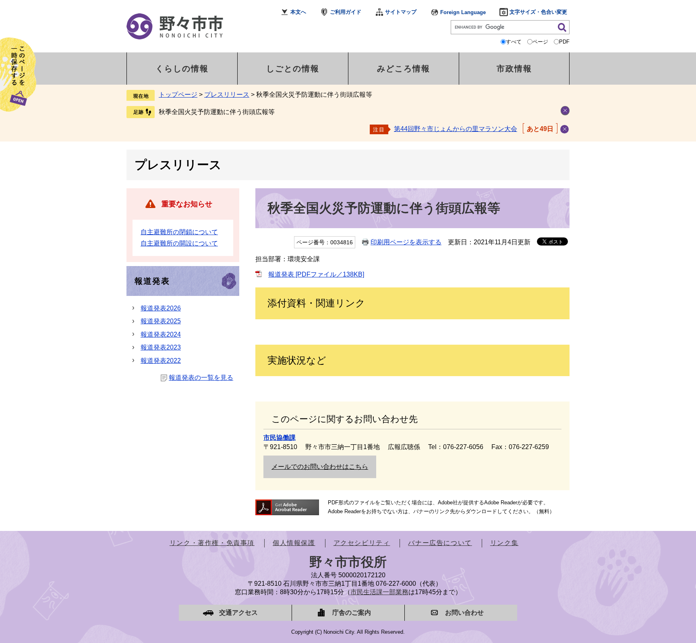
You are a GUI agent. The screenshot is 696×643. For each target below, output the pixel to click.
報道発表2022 (161, 360)
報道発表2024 (161, 334)
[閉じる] (564, 129)
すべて (514, 41)
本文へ (298, 12)
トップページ (178, 94)
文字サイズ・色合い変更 (538, 12)
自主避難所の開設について (179, 243)
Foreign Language (463, 12)
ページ (540, 41)
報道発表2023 (161, 347)
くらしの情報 (182, 68)
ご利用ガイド (345, 12)
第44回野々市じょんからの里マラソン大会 (455, 128)
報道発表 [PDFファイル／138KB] (316, 274)
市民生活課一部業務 (379, 592)
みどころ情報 (403, 68)
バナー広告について (440, 542)
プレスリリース (226, 94)
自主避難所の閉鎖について (179, 232)
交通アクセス (238, 612)
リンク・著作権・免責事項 (212, 542)
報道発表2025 (161, 321)
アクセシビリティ (362, 542)
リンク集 (504, 542)
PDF (564, 41)
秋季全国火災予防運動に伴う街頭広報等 (217, 111)
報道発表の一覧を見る (201, 377)
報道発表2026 (161, 308)
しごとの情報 (292, 68)
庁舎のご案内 (351, 612)
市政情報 (514, 68)
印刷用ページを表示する (406, 242)
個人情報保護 (294, 542)
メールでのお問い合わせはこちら (319, 466)
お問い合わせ (464, 612)
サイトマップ (400, 12)
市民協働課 (279, 437)
